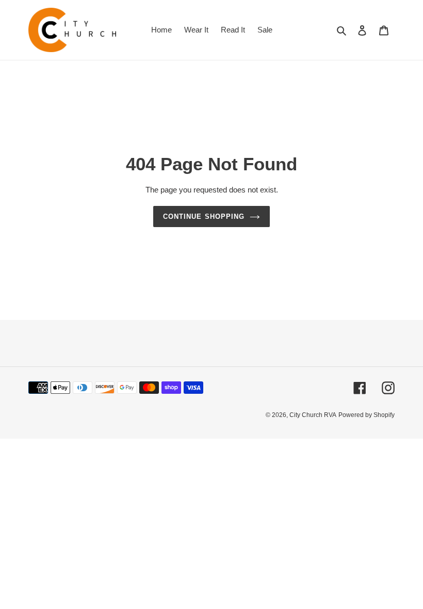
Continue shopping (204, 216)
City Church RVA (312, 415)
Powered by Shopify (366, 415)
